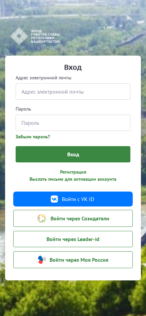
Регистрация (73, 172)
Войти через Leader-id (73, 239)
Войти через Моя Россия (79, 259)
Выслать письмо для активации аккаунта (73, 179)
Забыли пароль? (33, 136)
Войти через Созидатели (80, 218)
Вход (73, 154)
